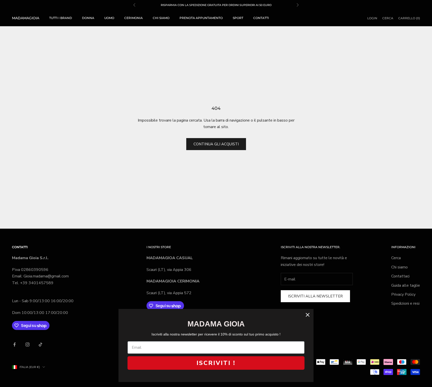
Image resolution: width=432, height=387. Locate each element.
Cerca (396, 258)
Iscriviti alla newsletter (315, 296)
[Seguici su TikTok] (40, 344)
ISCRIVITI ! (216, 363)
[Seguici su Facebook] (14, 344)
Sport (238, 18)
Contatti (261, 18)
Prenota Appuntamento (201, 18)
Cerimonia (133, 18)
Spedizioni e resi (405, 303)
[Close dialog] (308, 315)
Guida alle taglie (405, 285)
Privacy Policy (403, 294)
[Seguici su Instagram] (27, 344)
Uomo (109, 18)
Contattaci (400, 276)
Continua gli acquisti (216, 144)
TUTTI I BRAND (60, 18)
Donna (88, 18)
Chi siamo (161, 18)
